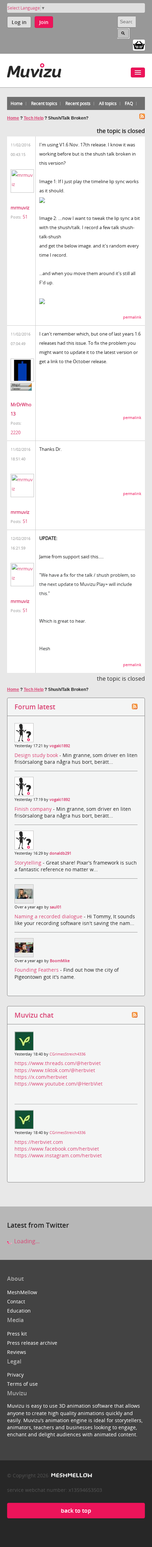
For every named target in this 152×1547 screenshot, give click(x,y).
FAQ (129, 103)
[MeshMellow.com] (71, 1475)
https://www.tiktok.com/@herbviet (54, 1070)
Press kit (17, 1333)
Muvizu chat (33, 1015)
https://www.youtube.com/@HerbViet (58, 1083)
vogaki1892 (59, 745)
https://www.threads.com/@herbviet (57, 1063)
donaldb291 (60, 853)
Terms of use (22, 1383)
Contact (16, 1301)
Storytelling (28, 862)
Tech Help (33, 118)
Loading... (26, 1241)
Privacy (15, 1374)
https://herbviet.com (38, 1142)
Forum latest (34, 706)
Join (43, 22)
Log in (19, 22)
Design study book (36, 755)
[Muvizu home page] (34, 69)
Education (19, 1310)
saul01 (56, 907)
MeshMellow (22, 1292)
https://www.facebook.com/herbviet (56, 1148)
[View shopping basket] (139, 44)
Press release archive (32, 1342)
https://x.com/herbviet (40, 1077)
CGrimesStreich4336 (67, 1054)
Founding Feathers (37, 969)
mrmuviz (20, 207)
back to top (76, 1510)
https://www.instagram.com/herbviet (58, 1155)
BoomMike (60, 960)
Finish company (33, 809)
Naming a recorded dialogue (49, 916)
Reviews (16, 1352)
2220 (16, 432)
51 (25, 217)
